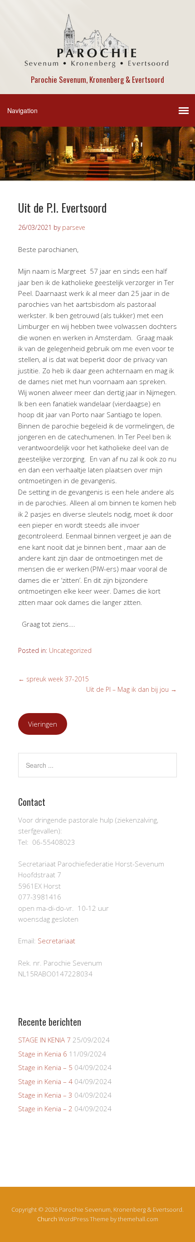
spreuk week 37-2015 (53, 679)
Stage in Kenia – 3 (45, 1094)
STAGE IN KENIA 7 (44, 1039)
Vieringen (42, 723)
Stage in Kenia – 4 (45, 1081)
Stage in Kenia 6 (42, 1053)
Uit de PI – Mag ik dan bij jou (131, 689)
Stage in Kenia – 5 (45, 1067)
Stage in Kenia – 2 (45, 1108)
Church (47, 1219)
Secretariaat (56, 940)
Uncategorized (70, 650)
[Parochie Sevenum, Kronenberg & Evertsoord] (97, 64)
